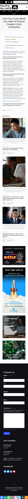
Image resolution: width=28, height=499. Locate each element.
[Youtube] (14, 471)
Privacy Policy (14, 489)
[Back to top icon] (14, 484)
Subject (6, 391)
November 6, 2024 (9, 48)
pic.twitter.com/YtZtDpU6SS (11, 42)
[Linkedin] (11, 471)
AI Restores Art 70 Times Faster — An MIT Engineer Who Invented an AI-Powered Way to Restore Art (13, 198)
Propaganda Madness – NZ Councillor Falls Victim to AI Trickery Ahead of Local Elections (13, 235)
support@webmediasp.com (14, 460)
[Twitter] (8, 471)
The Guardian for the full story (13, 101)
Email (5, 400)
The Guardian (14, 61)
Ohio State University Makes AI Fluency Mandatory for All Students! (13, 148)
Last (4, 383)
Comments (10, 408)
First (4, 377)
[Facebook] (5, 471)
